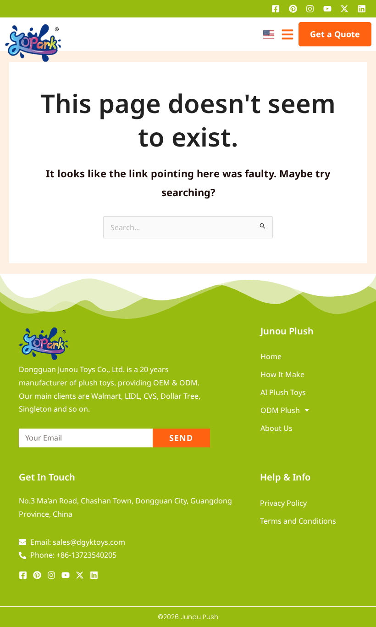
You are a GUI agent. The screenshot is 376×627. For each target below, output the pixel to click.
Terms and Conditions (298, 521)
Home (271, 356)
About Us (276, 428)
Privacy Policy (283, 503)
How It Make (282, 374)
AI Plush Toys (283, 392)
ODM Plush (280, 410)
